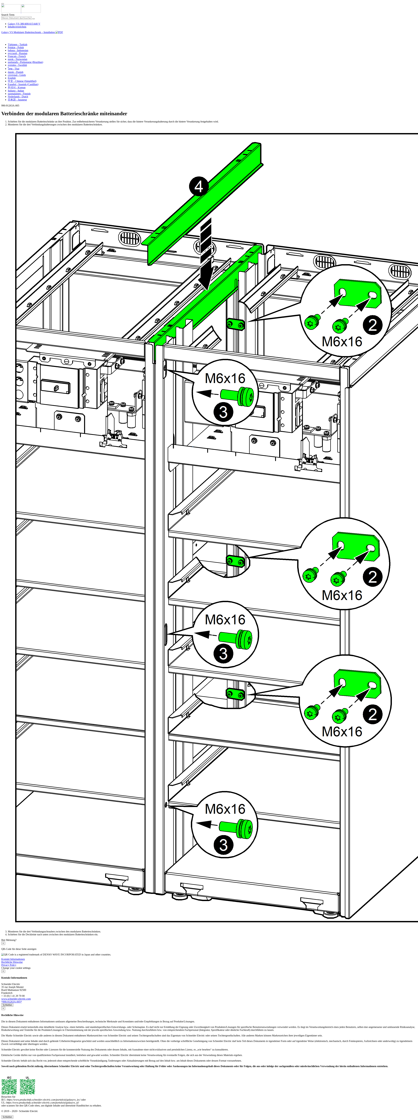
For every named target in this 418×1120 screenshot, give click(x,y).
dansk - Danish (15, 72)
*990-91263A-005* (11, 1001)
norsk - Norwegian (17, 59)
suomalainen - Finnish (19, 93)
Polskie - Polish (16, 47)
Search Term (7, 14)
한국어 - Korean (16, 87)
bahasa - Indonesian (18, 50)
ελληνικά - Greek (17, 75)
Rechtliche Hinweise (12, 962)
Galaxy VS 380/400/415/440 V (24, 23)
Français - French (17, 56)
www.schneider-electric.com (16, 998)
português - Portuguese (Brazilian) (25, 62)
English (12, 78)
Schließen (7, 1005)
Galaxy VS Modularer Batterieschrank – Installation (28, 32)
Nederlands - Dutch (18, 96)
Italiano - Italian (16, 90)
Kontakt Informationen (13, 959)
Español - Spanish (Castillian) (23, 84)
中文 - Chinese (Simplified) (22, 81)
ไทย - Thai (13, 68)
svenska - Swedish (17, 65)
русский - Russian (17, 53)
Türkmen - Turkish (17, 44)
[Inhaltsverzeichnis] (2, 36)
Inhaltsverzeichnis (17, 26)
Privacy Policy (8, 965)
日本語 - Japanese (17, 99)
